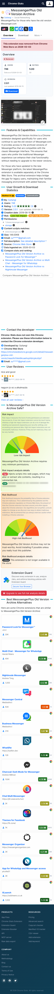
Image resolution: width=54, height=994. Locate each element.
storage (8, 225)
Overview (8, 35)
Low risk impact (19, 215)
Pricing (31, 917)
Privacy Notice (8, 975)
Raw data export (8, 941)
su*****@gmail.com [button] (21, 238)
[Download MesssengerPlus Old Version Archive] (14, 85)
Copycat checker (36, 925)
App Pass (5, 917)
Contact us (6, 967)
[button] (3, 3)
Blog (3, 963)
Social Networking (22, 17)
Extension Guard (8, 925)
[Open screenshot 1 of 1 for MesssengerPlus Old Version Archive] (23, 111)
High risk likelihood (38, 215)
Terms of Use (7, 971)
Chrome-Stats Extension (12, 921)
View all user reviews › (12, 399)
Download (23, 35)
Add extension (34, 937)
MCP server (7, 937)
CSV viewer (33, 933)
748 (13, 203)
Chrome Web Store (22, 244)
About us (5, 954)
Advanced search (36, 921)
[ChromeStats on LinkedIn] (4, 980)
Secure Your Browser (22, 586)
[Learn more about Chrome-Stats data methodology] (34, 244)
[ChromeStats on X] (15, 980)
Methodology (7, 958)
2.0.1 (15, 209)
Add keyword (34, 941)
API (3, 933)
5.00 (22, 206)
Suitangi (7, 17)
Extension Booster (9, 929)
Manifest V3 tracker (37, 929)
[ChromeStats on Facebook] (9, 980)
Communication (33, 195)
